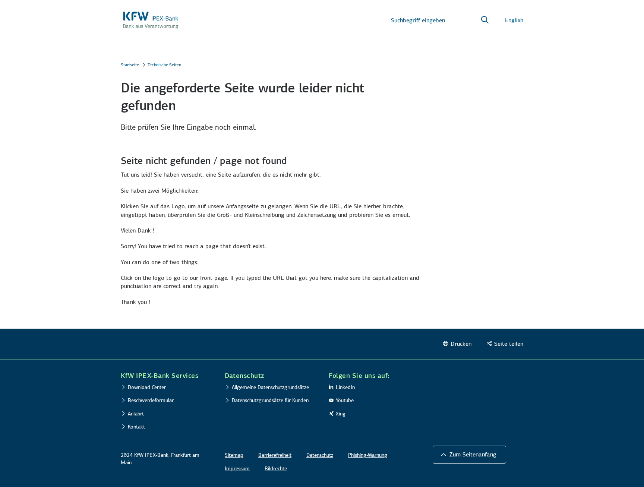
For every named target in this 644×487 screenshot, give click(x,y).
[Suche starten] (485, 20)
